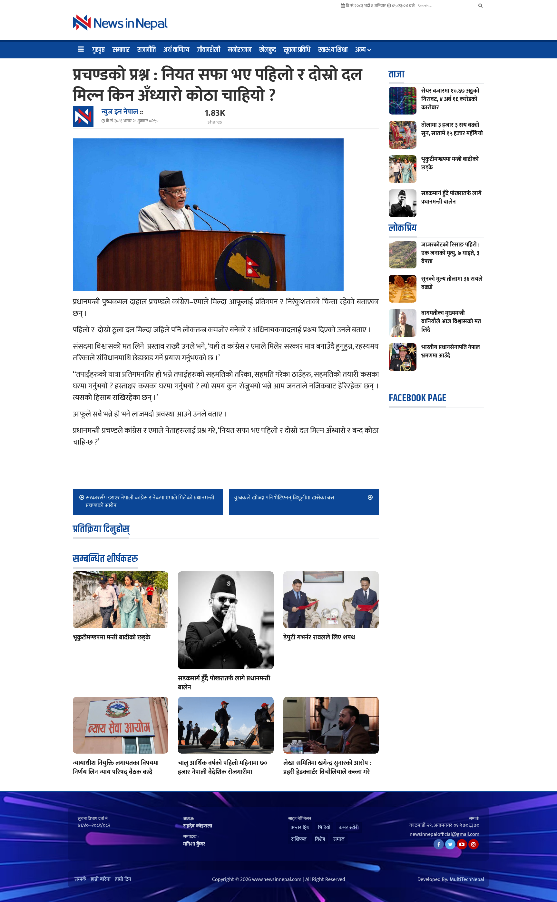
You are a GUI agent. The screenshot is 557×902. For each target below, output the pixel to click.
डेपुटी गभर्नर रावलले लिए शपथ (319, 637)
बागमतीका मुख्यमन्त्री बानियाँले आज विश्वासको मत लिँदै (451, 321)
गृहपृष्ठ (99, 50)
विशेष (320, 839)
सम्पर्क (80, 879)
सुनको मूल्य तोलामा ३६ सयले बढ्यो (452, 283)
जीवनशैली (208, 50)
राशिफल (299, 839)
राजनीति (146, 50)
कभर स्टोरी (349, 827)
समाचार (121, 50)
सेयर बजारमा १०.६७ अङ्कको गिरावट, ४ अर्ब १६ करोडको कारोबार (450, 99)
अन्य (360, 50)
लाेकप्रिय (403, 228)
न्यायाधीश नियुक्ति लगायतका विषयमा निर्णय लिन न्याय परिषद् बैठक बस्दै (116, 767)
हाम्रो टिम (123, 879)
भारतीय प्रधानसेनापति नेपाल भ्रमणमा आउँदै (450, 352)
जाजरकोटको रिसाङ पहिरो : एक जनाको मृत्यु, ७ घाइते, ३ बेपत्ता (450, 253)
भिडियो (324, 827)
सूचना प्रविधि (297, 50)
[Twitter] (450, 844)
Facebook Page (417, 398)
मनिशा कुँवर (194, 844)
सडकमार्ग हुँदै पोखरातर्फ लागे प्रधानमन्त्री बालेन (224, 683)
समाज (339, 839)
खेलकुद (267, 50)
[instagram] (473, 844)
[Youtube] (462, 844)
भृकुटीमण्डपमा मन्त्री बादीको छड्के (111, 637)
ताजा (396, 74)
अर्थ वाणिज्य (176, 50)
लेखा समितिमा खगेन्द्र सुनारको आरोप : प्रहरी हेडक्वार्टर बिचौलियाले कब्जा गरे (327, 767)
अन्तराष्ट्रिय (300, 827)
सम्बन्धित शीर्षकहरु (105, 559)
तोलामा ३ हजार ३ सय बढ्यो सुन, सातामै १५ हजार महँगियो (452, 129)
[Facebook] (439, 844)
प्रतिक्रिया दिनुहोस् (101, 529)
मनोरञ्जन (239, 50)
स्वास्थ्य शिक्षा (332, 50)
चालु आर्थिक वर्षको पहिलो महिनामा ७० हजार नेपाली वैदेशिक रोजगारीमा (223, 767)
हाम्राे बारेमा (101, 879)
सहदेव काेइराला (197, 826)
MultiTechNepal (467, 880)
